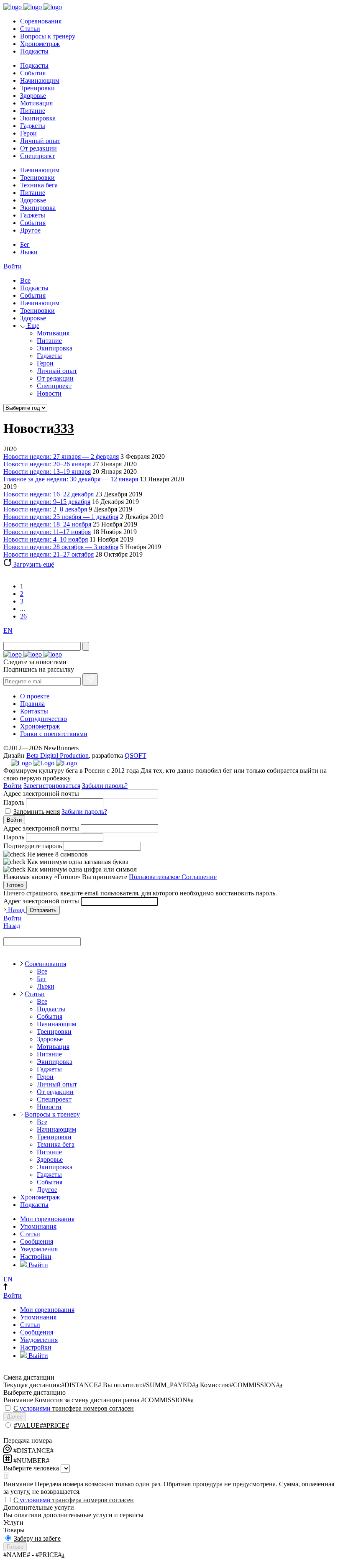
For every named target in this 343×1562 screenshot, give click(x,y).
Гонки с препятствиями (53, 733)
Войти (12, 266)
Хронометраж (40, 43)
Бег (25, 244)
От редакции (38, 148)
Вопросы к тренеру (47, 36)
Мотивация (36, 103)
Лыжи (29, 252)
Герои (28, 133)
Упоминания (38, 1226)
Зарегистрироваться (51, 785)
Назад (16, 909)
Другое (30, 230)
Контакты (34, 711)
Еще (32, 325)
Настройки (35, 1256)
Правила (32, 703)
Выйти (37, 1264)
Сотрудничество (43, 718)
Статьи (30, 28)
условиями (35, 1408)
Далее (15, 1417)
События (33, 73)
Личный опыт (40, 140)
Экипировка (38, 118)
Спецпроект (37, 155)
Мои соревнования (47, 1218)
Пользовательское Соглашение (173, 876)
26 (23, 616)
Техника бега (39, 185)
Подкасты (34, 51)
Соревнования (40, 21)
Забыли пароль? (105, 785)
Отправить (43, 910)
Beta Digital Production (57, 755)
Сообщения (36, 1241)
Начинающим (39, 80)
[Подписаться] (90, 679)
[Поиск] (85, 646)
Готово (15, 885)
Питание (32, 110)
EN (8, 630)
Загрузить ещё (33, 564)
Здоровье (33, 95)
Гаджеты (32, 125)
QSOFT (135, 755)
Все (25, 280)
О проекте (34, 696)
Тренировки (37, 88)
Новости (49, 393)
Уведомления (39, 1249)
